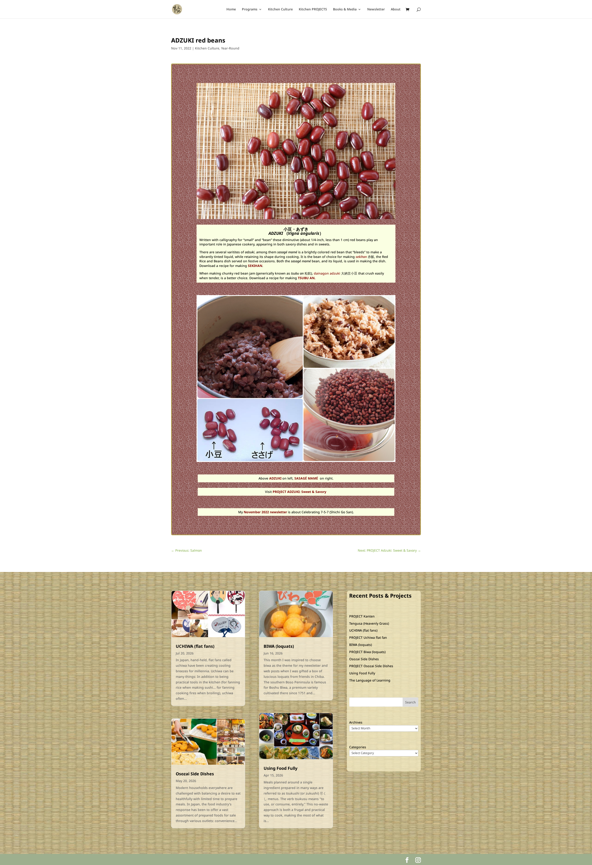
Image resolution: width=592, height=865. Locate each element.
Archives (355, 722)
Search (410, 702)
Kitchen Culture (280, 9)
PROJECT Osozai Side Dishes (371, 666)
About (396, 9)
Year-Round (230, 48)
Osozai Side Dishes (195, 773)
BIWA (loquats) (279, 646)
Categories (357, 747)
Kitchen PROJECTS (313, 9)
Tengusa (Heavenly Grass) (369, 623)
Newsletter (376, 9)
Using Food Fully (280, 768)
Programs (249, 9)
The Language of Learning (369, 680)
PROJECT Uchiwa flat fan (368, 637)
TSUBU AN (305, 278)
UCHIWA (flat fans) (195, 646)
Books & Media (345, 9)
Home (231, 9)
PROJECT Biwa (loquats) (367, 652)
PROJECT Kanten (362, 616)
